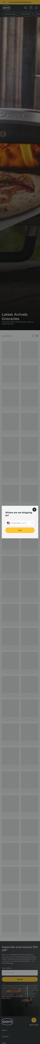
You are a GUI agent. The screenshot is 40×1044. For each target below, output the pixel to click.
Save (20, 530)
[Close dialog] (34, 509)
